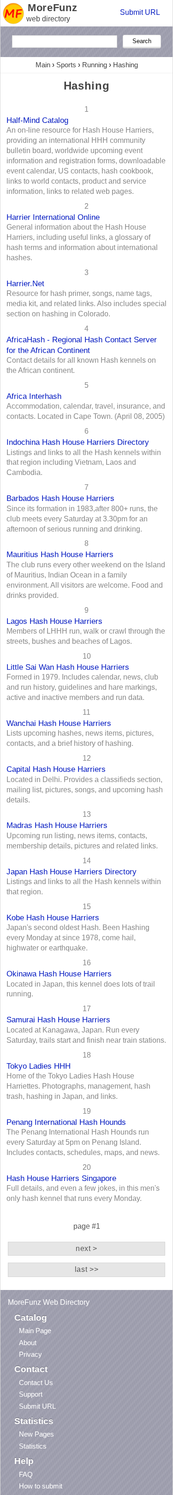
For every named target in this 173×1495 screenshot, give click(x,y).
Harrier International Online (53, 217)
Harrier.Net (25, 283)
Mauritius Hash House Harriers (59, 554)
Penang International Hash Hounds (66, 1122)
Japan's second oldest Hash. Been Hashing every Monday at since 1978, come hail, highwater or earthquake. (77, 938)
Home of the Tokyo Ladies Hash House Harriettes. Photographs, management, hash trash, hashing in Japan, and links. (78, 1086)
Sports (66, 65)
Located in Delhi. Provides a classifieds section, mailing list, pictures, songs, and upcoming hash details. (84, 790)
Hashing (125, 65)
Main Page (35, 1331)
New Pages (36, 1434)
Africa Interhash (33, 396)
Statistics (33, 1446)
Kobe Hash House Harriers (52, 917)
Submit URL (140, 12)
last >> (86, 1269)
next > (86, 1248)
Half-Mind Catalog (37, 120)
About (27, 1343)
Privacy (30, 1354)
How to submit (40, 1486)
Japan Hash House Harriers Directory (71, 871)
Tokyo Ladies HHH (38, 1066)
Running (94, 65)
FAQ (26, 1474)
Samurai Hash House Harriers (58, 1019)
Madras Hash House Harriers (56, 825)
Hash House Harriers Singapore (61, 1178)
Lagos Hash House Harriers (54, 621)
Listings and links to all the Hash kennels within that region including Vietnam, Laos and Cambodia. (83, 463)
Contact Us (36, 1382)
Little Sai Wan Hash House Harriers (67, 667)
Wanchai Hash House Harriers (58, 723)
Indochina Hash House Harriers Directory (77, 442)
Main (43, 65)
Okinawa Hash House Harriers (59, 973)
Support (30, 1394)
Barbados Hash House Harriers (60, 498)
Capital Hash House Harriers (56, 769)
